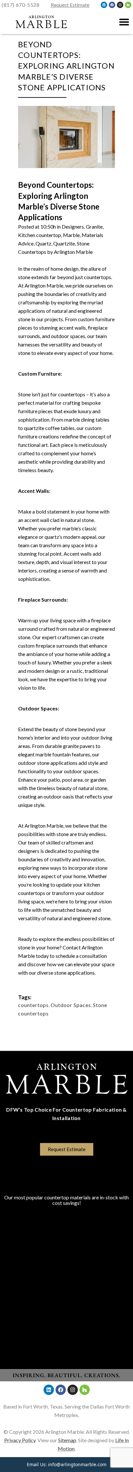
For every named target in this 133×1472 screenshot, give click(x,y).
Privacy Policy (20, 1440)
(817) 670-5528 (20, 5)
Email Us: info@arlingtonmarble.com (67, 1464)
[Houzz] (128, 5)
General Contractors (66, 1340)
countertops (33, 1005)
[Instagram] (120, 5)
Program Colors (66, 1187)
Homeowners (66, 1310)
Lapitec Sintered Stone (66, 1266)
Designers (73, 226)
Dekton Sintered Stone (67, 1276)
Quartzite (64, 243)
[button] (124, 22)
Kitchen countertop (39, 235)
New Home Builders (66, 1320)
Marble (71, 235)
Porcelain (67, 1256)
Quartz (43, 243)
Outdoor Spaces (71, 1005)
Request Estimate (70, 5)
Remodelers (66, 1330)
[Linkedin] (104, 5)
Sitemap (67, 1440)
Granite (94, 226)
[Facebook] (112, 5)
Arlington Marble (73, 252)
